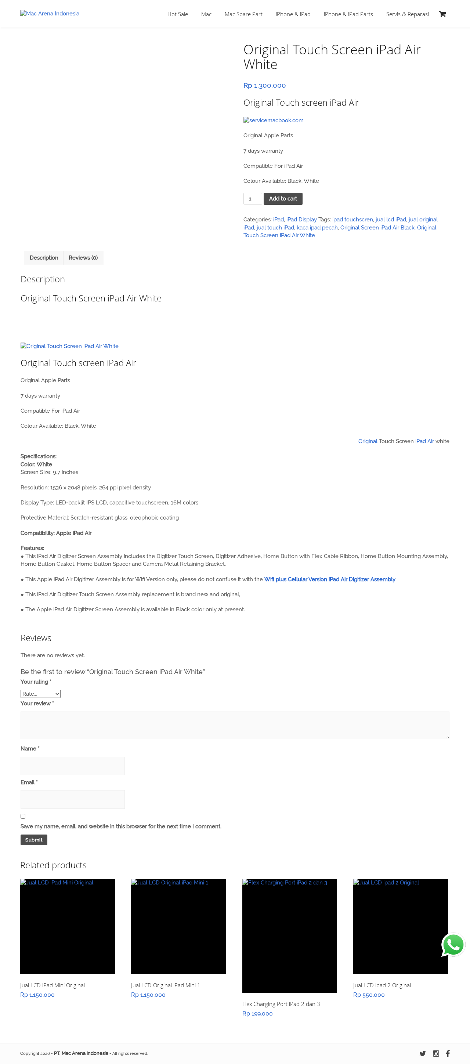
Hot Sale (177, 14)
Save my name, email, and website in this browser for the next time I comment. (121, 826)
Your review (37, 703)
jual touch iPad (275, 227)
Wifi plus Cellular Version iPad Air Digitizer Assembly (329, 579)
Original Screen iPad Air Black (377, 227)
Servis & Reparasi (407, 14)
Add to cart (283, 198)
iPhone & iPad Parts (348, 14)
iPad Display (301, 219)
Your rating (36, 681)
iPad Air (424, 441)
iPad (278, 219)
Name (30, 748)
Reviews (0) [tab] (83, 257)
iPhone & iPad (293, 14)
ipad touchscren (352, 219)
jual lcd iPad (391, 219)
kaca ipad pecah (317, 227)
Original (367, 441)
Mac (206, 14)
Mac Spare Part (244, 14)
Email (29, 782)
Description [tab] (44, 257)
